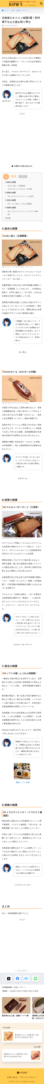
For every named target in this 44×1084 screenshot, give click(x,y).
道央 (19, 991)
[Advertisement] (22, 138)
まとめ (8, 218)
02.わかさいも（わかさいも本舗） (20, 189)
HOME (23, 1072)
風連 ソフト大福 (22, 782)
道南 (25, 991)
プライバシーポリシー (28, 1077)
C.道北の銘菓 (10, 200)
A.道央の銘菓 (10, 182)
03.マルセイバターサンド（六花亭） (21, 196)
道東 (36, 991)
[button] (23, 176)
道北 (31, 991)
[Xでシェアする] (9, 979)
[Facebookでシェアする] (18, 979)
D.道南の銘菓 (10, 208)
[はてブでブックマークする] (26, 979)
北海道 (12, 991)
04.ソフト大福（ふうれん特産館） (20, 204)
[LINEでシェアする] (35, 979)
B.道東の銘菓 (10, 193)
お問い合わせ (12, 1077)
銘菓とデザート (20, 987)
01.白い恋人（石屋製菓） (17, 186)
